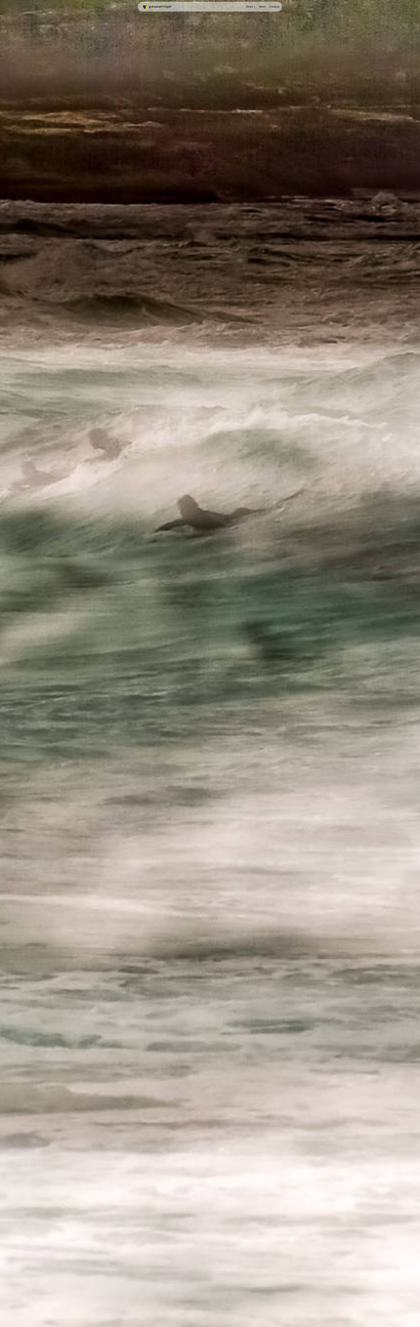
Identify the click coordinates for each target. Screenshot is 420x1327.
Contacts (274, 6)
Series (249, 6)
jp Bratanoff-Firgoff (160, 6)
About (262, 6)
